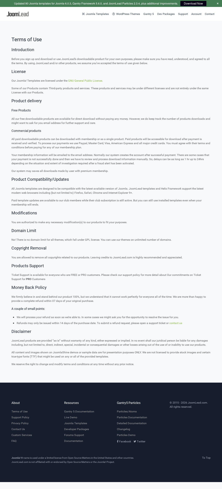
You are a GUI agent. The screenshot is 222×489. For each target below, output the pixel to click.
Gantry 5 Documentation (79, 411)
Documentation (73, 441)
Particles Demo (126, 435)
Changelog (123, 429)
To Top (206, 457)
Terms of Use (19, 411)
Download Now (193, 3)
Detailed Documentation (132, 423)
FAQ (13, 441)
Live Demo (70, 417)
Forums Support (74, 435)
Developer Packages (76, 429)
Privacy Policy (20, 423)
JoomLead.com (197, 402)
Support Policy (20, 417)
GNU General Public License (85, 80)
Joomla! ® (17, 457)
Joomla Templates (75, 423)
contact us (175, 323)
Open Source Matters (79, 457)
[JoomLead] (16, 13)
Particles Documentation (132, 417)
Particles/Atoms (127, 411)
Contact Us (18, 429)
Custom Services (21, 435)
